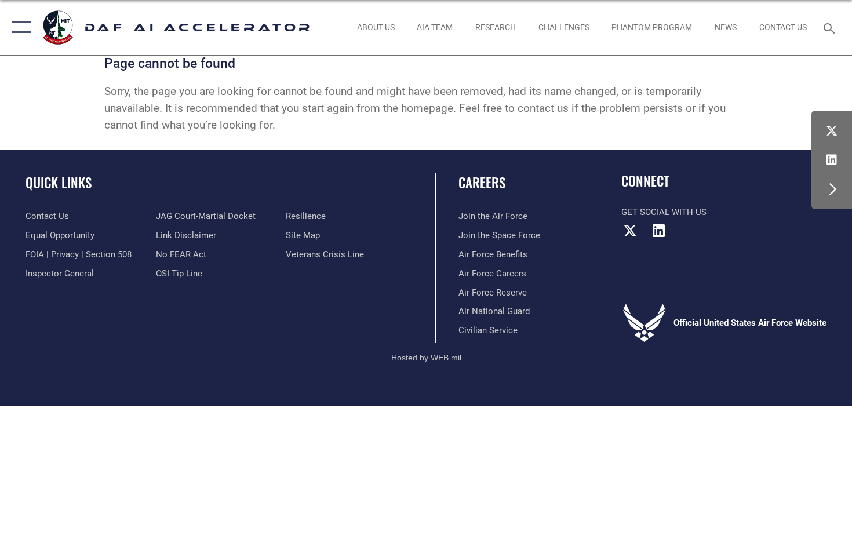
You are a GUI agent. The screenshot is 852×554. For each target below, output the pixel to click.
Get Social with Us (664, 212)
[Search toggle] (831, 27)
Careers (481, 182)
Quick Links (59, 182)
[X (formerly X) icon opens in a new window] (831, 130)
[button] (19, 27)
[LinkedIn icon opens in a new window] (831, 159)
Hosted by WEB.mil (426, 357)
